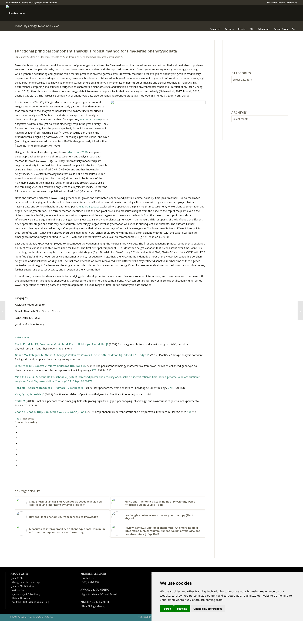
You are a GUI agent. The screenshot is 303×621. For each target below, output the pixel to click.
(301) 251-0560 (90, 582)
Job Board (43, 2)
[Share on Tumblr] (20, 449)
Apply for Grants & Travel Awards (100, 594)
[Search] (293, 29)
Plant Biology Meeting (93, 606)
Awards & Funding (95, 590)
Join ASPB (17, 578)
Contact (31, 2)
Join (37, 2)
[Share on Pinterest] (20, 437)
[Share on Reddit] (20, 460)
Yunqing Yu (117, 56)
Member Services (94, 574)
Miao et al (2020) (89, 206)
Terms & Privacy (20, 2)
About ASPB (19, 574)
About (9, 2)
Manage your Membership (26, 582)
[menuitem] (281, 3)
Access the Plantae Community (282, 2)
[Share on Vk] (20, 454)
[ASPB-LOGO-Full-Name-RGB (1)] (12, 13)
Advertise (53, 2)
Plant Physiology (53, 56)
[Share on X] (20, 432)
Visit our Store (19, 590)
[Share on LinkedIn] (20, 443)
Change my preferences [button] (207, 608)
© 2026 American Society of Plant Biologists (31, 617)
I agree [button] (167, 608)
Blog (42, 56)
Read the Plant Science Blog (30, 602)
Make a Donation (21, 598)
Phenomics (28, 418)
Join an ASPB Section (23, 586)
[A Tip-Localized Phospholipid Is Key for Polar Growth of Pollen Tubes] (2, 310)
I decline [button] (182, 608)
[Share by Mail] (20, 465)
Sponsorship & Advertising (26, 594)
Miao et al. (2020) (90, 119)
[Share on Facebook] (20, 426)
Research (101, 56)
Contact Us (88, 578)
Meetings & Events (95, 602)
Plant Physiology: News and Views (37, 26)
